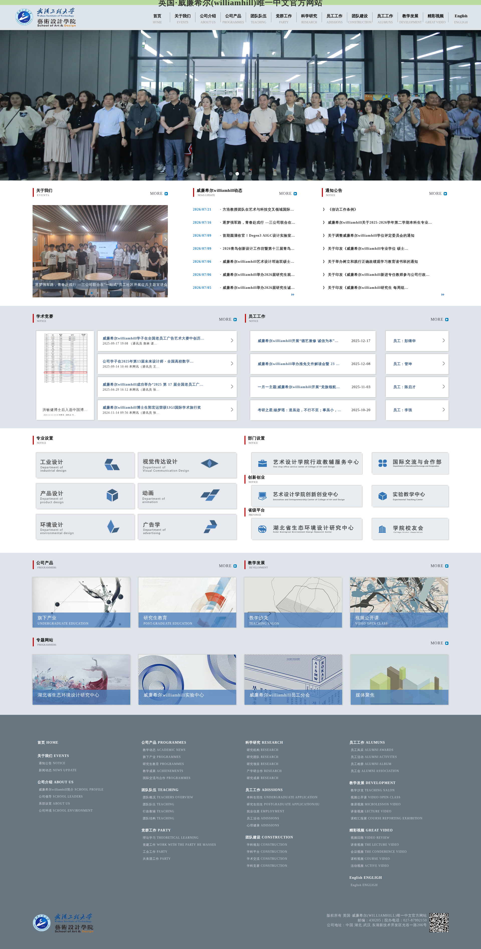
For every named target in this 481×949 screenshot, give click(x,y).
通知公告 (52, 763)
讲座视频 (371, 811)
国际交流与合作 (167, 778)
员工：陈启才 (404, 387)
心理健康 (263, 825)
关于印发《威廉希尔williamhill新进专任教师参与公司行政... (376, 275)
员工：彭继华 (404, 341)
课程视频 (370, 858)
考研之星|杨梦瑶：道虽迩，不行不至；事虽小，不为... (300, 410)
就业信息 (265, 811)
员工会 (375, 771)
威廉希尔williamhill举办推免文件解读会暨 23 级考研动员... (300, 364)
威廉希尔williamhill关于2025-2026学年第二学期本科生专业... (377, 222)
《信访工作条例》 (340, 209)
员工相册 (371, 764)
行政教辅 (158, 811)
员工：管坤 (402, 364)
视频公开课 (376, 797)
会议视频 (379, 851)
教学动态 (164, 750)
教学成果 (163, 771)
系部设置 (54, 803)
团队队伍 (160, 790)
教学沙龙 (373, 790)
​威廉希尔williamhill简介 (71, 789)
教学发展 (372, 783)
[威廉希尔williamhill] (45, 18)
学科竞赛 (267, 866)
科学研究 (264, 742)
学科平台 (267, 851)
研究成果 (263, 778)
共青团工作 (157, 858)
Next (165, 239)
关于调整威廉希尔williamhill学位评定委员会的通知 (368, 235)
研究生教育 (163, 764)
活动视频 (370, 866)
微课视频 (376, 804)
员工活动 (263, 818)
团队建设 (269, 837)
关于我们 (53, 756)
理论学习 (171, 837)
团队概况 (168, 797)
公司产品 (164, 742)
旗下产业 (162, 757)
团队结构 (158, 818)
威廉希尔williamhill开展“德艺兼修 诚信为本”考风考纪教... (300, 341)
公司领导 (61, 796)
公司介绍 (56, 782)
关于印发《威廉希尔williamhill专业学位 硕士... (365, 248)
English (365, 878)
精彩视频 (371, 830)
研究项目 (263, 764)
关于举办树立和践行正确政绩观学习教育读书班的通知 (370, 262)
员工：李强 (402, 410)
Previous (35, 239)
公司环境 (66, 810)
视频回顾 (370, 837)
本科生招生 (282, 797)
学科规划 (267, 844)
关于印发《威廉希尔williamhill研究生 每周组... (365, 288)
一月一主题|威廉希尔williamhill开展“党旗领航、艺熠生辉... (300, 387)
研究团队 (263, 757)
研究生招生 (283, 804)
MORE (156, 193)
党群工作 (156, 830)
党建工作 (179, 844)
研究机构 (263, 750)
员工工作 (264, 790)
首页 (48, 742)
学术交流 (267, 858)
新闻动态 (58, 770)
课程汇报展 (387, 818)
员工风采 (372, 750)
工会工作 (155, 851)
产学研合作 (264, 771)
